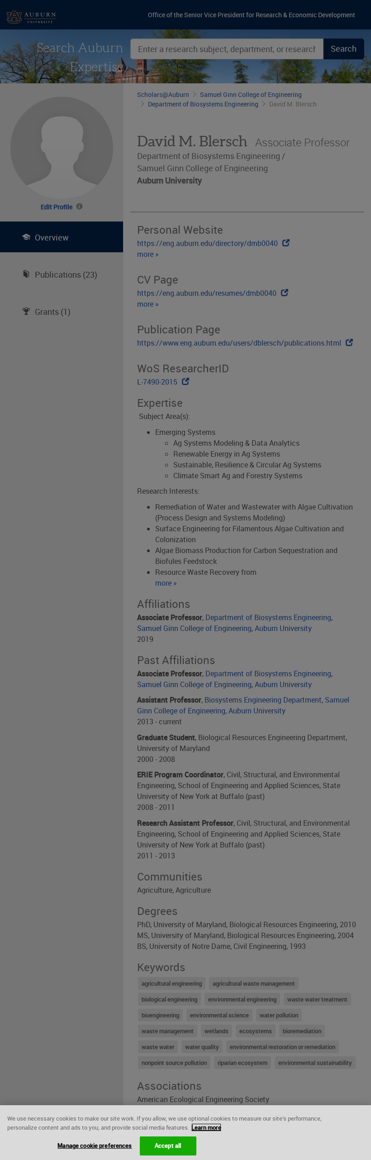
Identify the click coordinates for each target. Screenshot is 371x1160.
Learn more (206, 1127)
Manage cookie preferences (94, 1145)
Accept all (168, 1145)
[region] (185, 1132)
